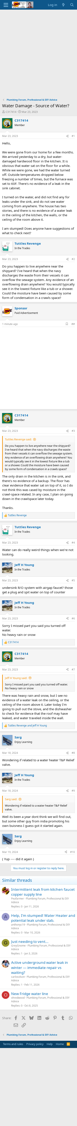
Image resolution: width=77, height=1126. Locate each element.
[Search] (72, 5)
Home (60, 1044)
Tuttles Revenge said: (18, 439)
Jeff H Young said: (16, 678)
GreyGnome (18, 945)
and (27, 725)
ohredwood (18, 998)
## (73, 324)
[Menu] (6, 5)
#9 (73, 790)
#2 (73, 259)
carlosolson (18, 977)
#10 (72, 852)
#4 (73, 542)
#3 (73, 431)
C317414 (11, 112)
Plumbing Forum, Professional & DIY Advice (40, 900)
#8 (73, 753)
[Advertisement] (38, 50)
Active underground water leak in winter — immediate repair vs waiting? (39, 967)
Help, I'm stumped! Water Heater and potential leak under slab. (43, 918)
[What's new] (63, 5)
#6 (73, 618)
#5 (73, 580)
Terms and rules (13, 1044)
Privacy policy (35, 1044)
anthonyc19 (18, 924)
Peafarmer (17, 898)
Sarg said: (11, 799)
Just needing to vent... (30, 941)
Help (50, 1044)
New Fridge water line (29, 993)
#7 (73, 669)
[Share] (67, 136)
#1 (73, 136)
